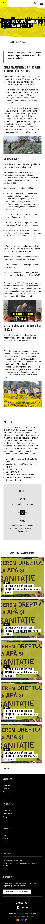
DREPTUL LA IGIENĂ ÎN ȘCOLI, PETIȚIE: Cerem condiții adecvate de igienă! (22, 589)
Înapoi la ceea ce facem (17, 42)
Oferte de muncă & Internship (17, 891)
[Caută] (35, 3)
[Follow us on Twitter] (23, 907)
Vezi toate (7, 769)
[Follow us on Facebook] (18, 907)
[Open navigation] (41, 3)
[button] (6, 796)
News (6, 583)
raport (18, 121)
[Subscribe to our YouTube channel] (27, 907)
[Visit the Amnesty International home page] (3, 3)
